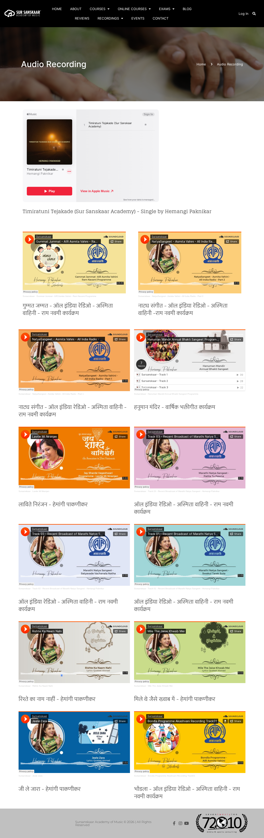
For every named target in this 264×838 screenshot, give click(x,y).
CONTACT (161, 18)
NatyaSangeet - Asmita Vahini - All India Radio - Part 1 (58, 394)
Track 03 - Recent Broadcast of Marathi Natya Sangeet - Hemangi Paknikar (183, 491)
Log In (243, 14)
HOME (57, 9)
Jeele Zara (37, 776)
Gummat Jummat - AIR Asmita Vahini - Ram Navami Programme (66, 296)
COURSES (97, 9)
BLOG (187, 9)
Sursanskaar (29, 296)
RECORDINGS (108, 18)
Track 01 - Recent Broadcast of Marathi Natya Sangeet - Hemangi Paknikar (183, 588)
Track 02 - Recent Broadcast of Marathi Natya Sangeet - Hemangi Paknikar (68, 588)
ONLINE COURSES (132, 9)
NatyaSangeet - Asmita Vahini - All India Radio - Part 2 (177, 296)
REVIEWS (82, 18)
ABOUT (75, 9)
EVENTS (137, 18)
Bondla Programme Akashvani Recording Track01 (171, 776)
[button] (254, 13)
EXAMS (164, 9)
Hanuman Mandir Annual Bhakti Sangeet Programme (173, 394)
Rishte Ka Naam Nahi (42, 686)
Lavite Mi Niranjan (40, 491)
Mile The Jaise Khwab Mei (160, 686)
